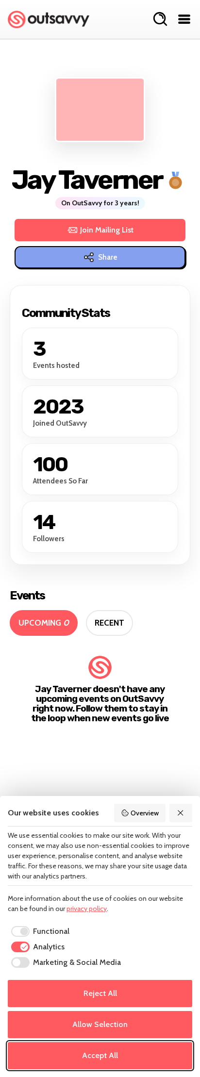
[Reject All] (181, 813)
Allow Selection (100, 1024)
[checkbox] (38, 931)
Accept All (100, 1055)
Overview (145, 813)
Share (107, 257)
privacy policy (87, 908)
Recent (109, 623)
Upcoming (43, 623)
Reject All (100, 993)
